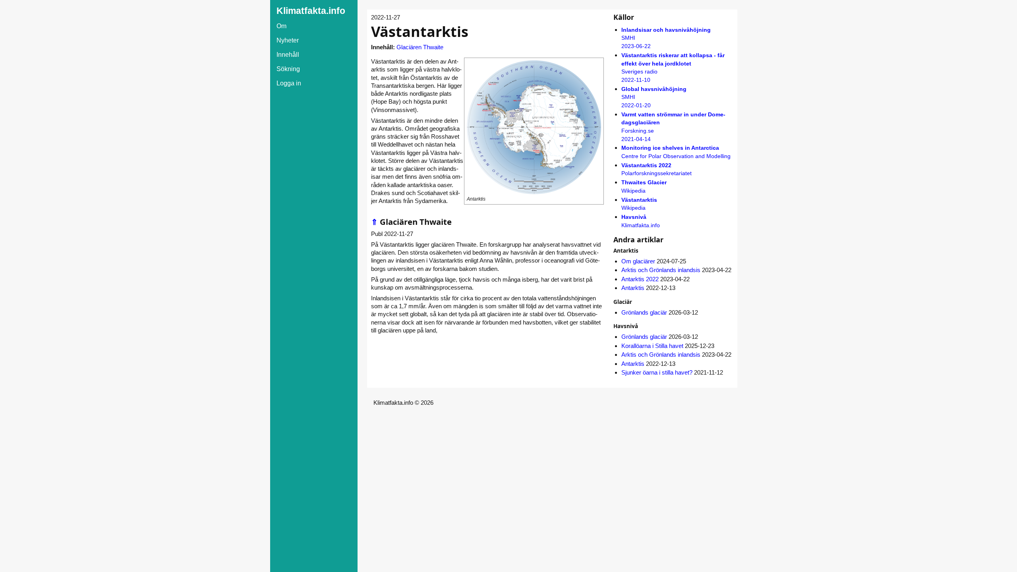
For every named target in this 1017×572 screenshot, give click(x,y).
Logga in (288, 83)
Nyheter (287, 40)
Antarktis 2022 (640, 279)
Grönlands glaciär (644, 312)
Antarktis (632, 287)
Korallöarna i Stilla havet (652, 345)
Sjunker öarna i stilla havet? (656, 372)
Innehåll (287, 54)
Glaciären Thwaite (419, 47)
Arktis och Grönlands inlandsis (660, 270)
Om (281, 26)
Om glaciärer (638, 261)
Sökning (288, 69)
